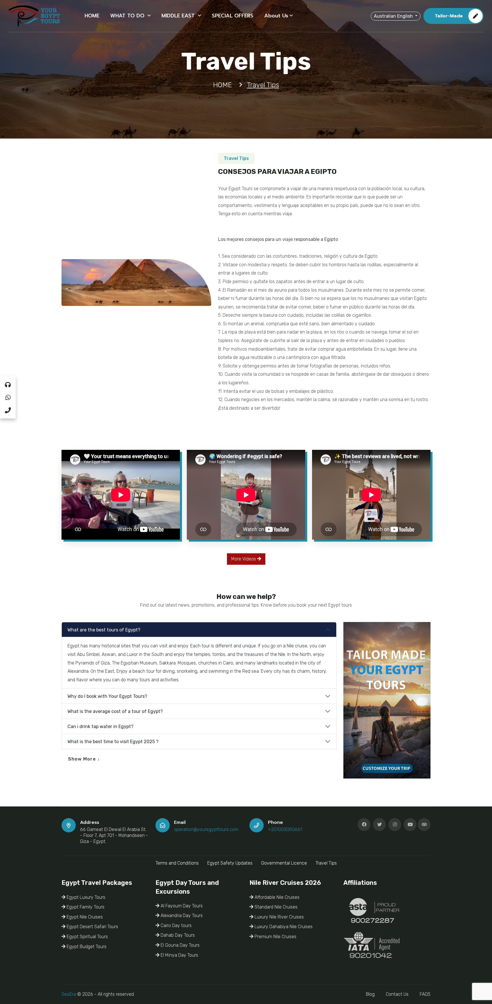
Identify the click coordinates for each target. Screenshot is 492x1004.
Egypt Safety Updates (230, 863)
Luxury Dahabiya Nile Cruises (283, 926)
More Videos (244, 559)
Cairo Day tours (175, 925)
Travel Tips (326, 863)
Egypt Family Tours (84, 907)
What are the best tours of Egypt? (103, 630)
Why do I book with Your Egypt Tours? (107, 696)
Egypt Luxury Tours (85, 897)
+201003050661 (285, 829)
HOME (92, 16)
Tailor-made (449, 16)
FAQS (425, 994)
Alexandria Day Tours (181, 915)
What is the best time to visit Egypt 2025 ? (113, 741)
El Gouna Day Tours (179, 945)
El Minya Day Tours (178, 955)
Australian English (394, 16)
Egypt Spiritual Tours (86, 936)
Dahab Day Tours (177, 935)
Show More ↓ (84, 759)
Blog (370, 994)
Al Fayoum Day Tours (181, 906)
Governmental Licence (284, 863)
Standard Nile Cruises (275, 907)
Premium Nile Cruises (274, 936)
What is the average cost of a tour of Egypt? (115, 711)
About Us (276, 16)
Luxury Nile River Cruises (278, 917)
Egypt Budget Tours (85, 946)
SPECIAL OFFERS (232, 16)
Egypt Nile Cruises (84, 917)
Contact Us (397, 994)
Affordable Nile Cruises (276, 897)
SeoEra (69, 994)
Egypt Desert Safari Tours (91, 926)
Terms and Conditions (177, 863)
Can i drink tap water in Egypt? (100, 726)
